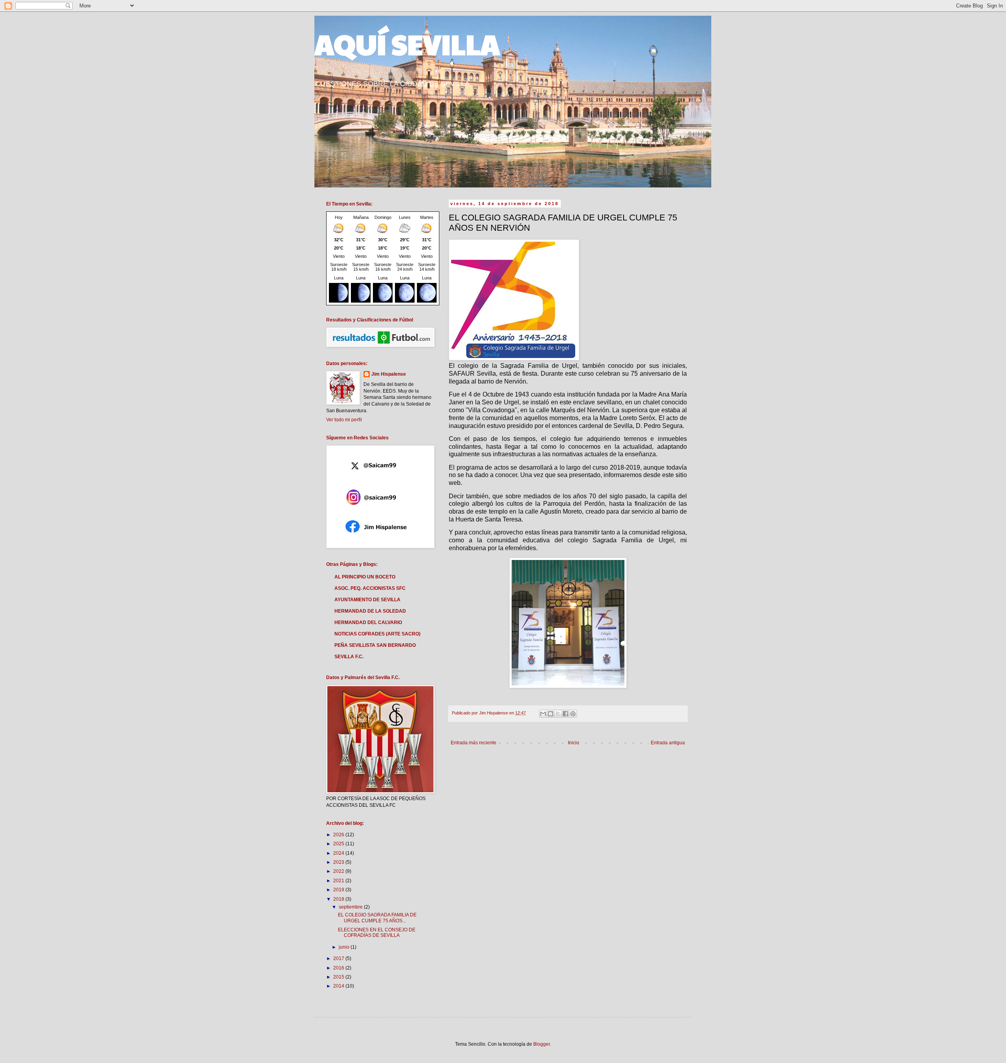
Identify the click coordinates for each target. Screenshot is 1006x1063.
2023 (339, 862)
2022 (339, 871)
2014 (339, 986)
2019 (339, 889)
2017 (339, 958)
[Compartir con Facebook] (565, 714)
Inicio (573, 742)
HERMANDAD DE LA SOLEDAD (370, 611)
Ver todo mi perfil (344, 419)
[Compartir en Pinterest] (573, 714)
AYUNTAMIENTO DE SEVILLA (367, 599)
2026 (339, 834)
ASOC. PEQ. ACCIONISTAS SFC (370, 588)
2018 (339, 899)
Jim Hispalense (388, 374)
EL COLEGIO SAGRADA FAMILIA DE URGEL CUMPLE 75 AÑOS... (377, 917)
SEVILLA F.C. (348, 656)
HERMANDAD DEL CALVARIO (368, 622)
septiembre (351, 907)
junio (345, 947)
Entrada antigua (668, 742)
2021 (339, 880)
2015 (339, 977)
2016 (339, 968)
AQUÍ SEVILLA (407, 43)
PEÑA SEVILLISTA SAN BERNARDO (375, 645)
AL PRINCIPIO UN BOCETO (364, 577)
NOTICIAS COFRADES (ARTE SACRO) (377, 634)
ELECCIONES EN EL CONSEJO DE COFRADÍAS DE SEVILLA (376, 932)
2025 (339, 843)
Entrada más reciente (473, 742)
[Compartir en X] (558, 714)
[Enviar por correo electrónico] (543, 714)
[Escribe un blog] (550, 714)
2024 (339, 853)
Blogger (541, 1044)
